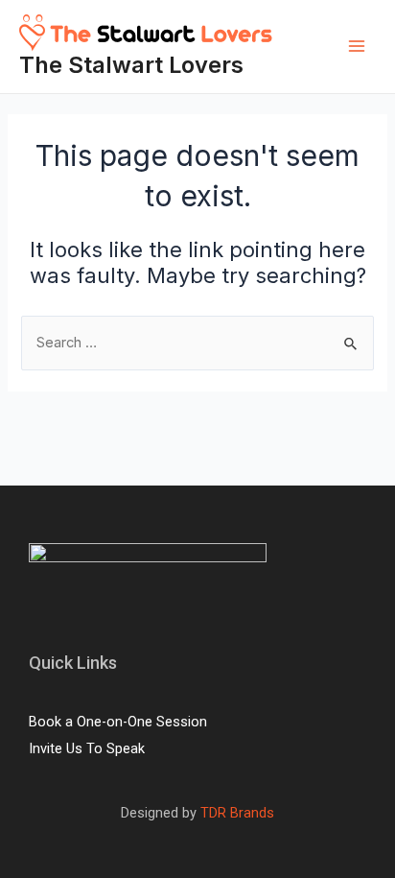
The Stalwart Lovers (131, 65)
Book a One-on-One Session (118, 721)
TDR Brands (235, 812)
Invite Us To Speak (87, 748)
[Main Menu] (356, 46)
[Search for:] (197, 342)
